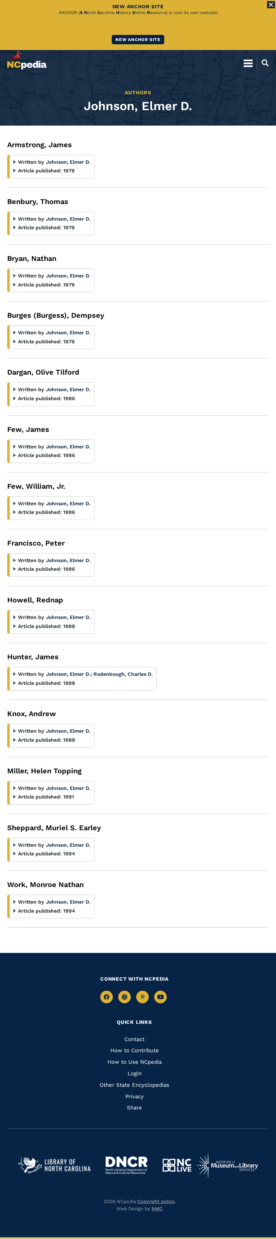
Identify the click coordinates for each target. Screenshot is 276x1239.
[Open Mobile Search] (263, 63)
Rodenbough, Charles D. (123, 674)
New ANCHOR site (138, 39)
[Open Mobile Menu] (248, 63)
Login (135, 1073)
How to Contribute (134, 1050)
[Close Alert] (271, 4)
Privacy (134, 1096)
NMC (157, 1208)
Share (134, 1107)
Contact (134, 1039)
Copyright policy (156, 1201)
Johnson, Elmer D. (68, 162)
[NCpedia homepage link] (27, 60)
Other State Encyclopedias (134, 1085)
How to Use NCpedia (134, 1062)
